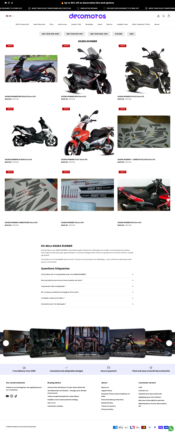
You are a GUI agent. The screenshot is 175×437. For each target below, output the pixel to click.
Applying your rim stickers (150, 397)
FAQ (140, 387)
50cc (52, 24)
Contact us (143, 390)
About (157, 24)
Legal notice (106, 390)
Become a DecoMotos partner (151, 400)
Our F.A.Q (51, 403)
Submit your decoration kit (150, 394)
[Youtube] (6, 3)
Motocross (62, 24)
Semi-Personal (39, 24)
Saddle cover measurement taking (63, 400)
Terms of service (108, 406)
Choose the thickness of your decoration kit (66, 387)
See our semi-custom (22, 352)
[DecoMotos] (87, 16)
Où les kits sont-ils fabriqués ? (53, 304)
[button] (10, 16)
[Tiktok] (12, 3)
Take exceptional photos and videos (63, 396)
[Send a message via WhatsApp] (171, 428)
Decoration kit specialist (27, 427)
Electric (109, 24)
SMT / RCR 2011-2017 (74, 34)
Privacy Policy (107, 409)
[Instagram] (9, 3)
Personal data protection (112, 400)
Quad (100, 24)
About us (105, 387)
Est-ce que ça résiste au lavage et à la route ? (60, 292)
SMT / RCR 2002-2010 (99, 34)
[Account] (158, 16)
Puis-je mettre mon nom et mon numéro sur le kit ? (62, 280)
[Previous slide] (6, 343)
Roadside (89, 24)
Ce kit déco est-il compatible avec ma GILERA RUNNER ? (64, 274)
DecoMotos (15, 427)
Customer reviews (55, 406)
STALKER (118, 34)
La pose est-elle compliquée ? (53, 286)
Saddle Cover (122, 24)
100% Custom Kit (22, 24)
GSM (131, 34)
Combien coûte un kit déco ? (53, 298)
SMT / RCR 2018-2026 (50, 34)
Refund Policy (107, 403)
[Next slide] (169, 343)
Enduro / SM (76, 24)
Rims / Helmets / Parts (141, 24)
